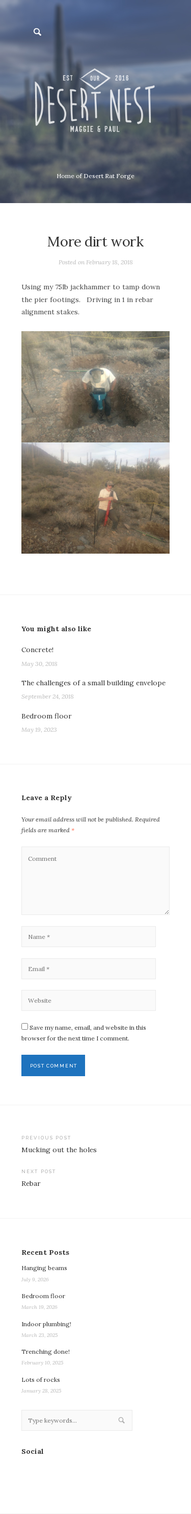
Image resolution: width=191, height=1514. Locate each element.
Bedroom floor (46, 716)
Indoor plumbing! (46, 1324)
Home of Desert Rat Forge (95, 176)
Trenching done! (45, 1351)
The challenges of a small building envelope (93, 682)
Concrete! (37, 649)
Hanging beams (44, 1268)
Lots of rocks (40, 1379)
